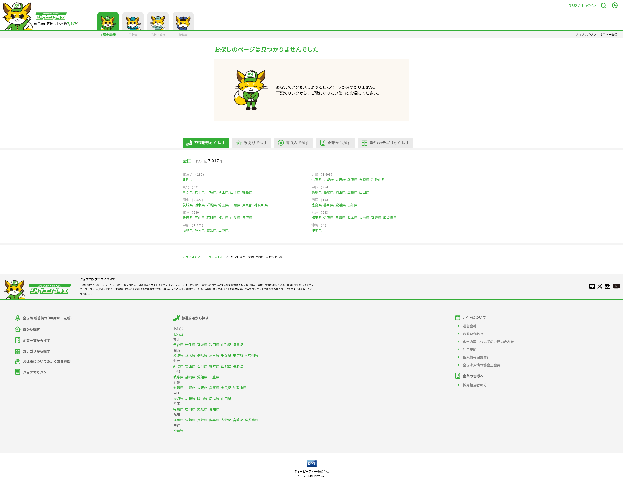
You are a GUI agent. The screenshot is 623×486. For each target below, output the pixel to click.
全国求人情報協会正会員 (481, 364)
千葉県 (235, 204)
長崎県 (340, 217)
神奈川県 (261, 204)
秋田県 (223, 192)
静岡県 (199, 230)
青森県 (188, 192)
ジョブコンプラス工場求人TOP (203, 257)
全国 (187, 160)
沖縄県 (317, 230)
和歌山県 (378, 179)
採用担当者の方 (475, 384)
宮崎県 (376, 217)
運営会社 (469, 326)
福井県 (223, 217)
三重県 (223, 230)
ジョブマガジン (585, 34)
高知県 (352, 204)
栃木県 (199, 204)
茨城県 (188, 204)
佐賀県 (328, 217)
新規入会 (575, 5)
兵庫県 (352, 179)
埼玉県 (223, 204)
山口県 (364, 192)
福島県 (247, 192)
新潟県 (188, 217)
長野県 (247, 217)
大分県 (364, 217)
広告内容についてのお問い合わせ (488, 341)
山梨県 (235, 217)
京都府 (328, 179)
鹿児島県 (390, 217)
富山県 (199, 217)
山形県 (235, 192)
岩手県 (199, 192)
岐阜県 (188, 230)
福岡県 (317, 217)
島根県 (328, 192)
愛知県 (211, 230)
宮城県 (211, 192)
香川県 (328, 204)
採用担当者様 (608, 34)
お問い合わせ (473, 333)
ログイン (590, 5)
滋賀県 (317, 179)
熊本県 (352, 217)
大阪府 (340, 179)
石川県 (211, 217)
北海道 (188, 179)
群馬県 (211, 204)
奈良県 (364, 179)
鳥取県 (317, 192)
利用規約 (469, 349)
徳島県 (317, 204)
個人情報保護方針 (476, 357)
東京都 (247, 204)
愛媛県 (340, 204)
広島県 (352, 192)
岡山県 (340, 192)
